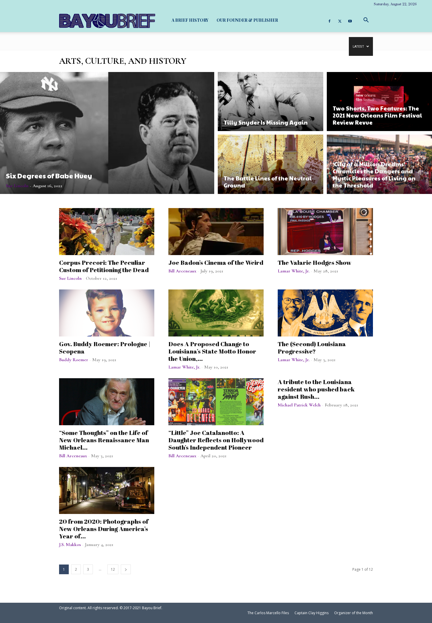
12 (113, 569)
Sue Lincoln (17, 186)
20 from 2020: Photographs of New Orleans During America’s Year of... (103, 528)
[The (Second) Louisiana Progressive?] (325, 312)
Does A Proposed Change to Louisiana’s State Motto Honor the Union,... (212, 351)
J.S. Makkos (70, 544)
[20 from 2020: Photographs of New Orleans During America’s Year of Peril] (106, 490)
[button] (366, 20)
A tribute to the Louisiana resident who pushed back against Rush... (316, 389)
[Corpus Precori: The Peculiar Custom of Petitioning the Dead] (106, 231)
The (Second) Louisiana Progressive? (312, 347)
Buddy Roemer (73, 360)
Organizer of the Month (353, 612)
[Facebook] (329, 20)
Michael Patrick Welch (299, 405)
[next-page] (126, 569)
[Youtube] (350, 20)
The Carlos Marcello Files (268, 612)
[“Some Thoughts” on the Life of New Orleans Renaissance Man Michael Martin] (106, 401)
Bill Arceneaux (182, 271)
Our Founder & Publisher (247, 20)
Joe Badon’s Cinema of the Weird (215, 262)
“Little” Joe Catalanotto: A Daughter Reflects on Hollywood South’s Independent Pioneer (216, 439)
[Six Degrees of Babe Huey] (107, 133)
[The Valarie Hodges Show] (325, 231)
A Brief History (190, 20)
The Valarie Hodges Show (314, 262)
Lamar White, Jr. (293, 271)
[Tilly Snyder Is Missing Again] (270, 100)
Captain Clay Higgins (311, 612)
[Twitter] (339, 20)
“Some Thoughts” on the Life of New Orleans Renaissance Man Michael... (104, 439)
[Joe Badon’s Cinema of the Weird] (216, 231)
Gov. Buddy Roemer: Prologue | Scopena (104, 347)
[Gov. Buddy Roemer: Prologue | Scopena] (106, 312)
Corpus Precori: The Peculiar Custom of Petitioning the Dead (104, 266)
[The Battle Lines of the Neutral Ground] (270, 165)
